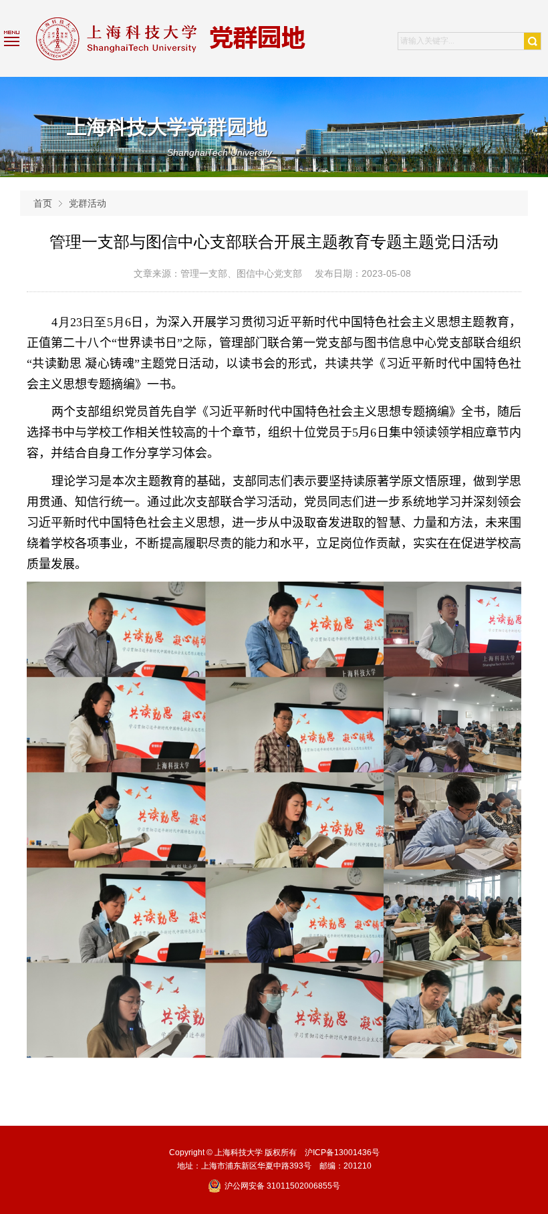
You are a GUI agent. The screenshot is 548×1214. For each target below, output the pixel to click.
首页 (42, 203)
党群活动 (87, 203)
